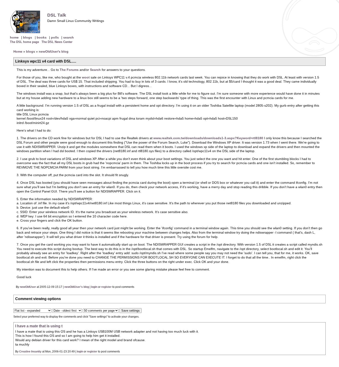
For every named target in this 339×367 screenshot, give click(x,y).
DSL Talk (56, 15)
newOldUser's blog (53, 51)
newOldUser (28, 287)
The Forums (69, 70)
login (94, 287)
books (42, 37)
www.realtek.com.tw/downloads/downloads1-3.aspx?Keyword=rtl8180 (208, 138)
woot (86, 77)
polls (55, 37)
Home (17, 51)
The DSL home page (24, 42)
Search (96, 70)
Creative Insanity (30, 351)
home (14, 37)
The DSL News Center (57, 42)
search (68, 37)
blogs (27, 37)
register (106, 287)
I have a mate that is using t (38, 326)
